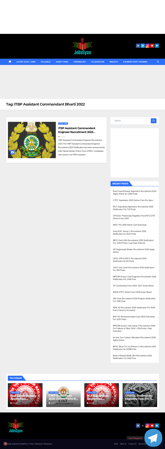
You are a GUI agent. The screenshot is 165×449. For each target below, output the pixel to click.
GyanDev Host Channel (135, 62)
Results (114, 62)
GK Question (97, 62)
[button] (158, 62)
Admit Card (62, 62)
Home (116, 444)
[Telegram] (153, 438)
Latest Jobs (63, 123)
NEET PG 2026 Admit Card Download (129, 225)
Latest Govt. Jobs (26, 62)
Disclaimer (142, 444)
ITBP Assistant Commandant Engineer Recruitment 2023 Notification (76, 132)
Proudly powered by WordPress (17, 444)
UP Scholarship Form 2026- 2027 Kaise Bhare (133, 286)
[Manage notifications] (5, 444)
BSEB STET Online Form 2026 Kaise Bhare (132, 292)
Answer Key (79, 62)
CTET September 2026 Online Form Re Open (133, 200)
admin (63, 137)
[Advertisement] (72, 17)
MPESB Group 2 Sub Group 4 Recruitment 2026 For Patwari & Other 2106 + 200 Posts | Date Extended (134, 328)
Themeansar (47, 444)
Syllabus (45, 62)
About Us (123, 444)
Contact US (133, 444)
